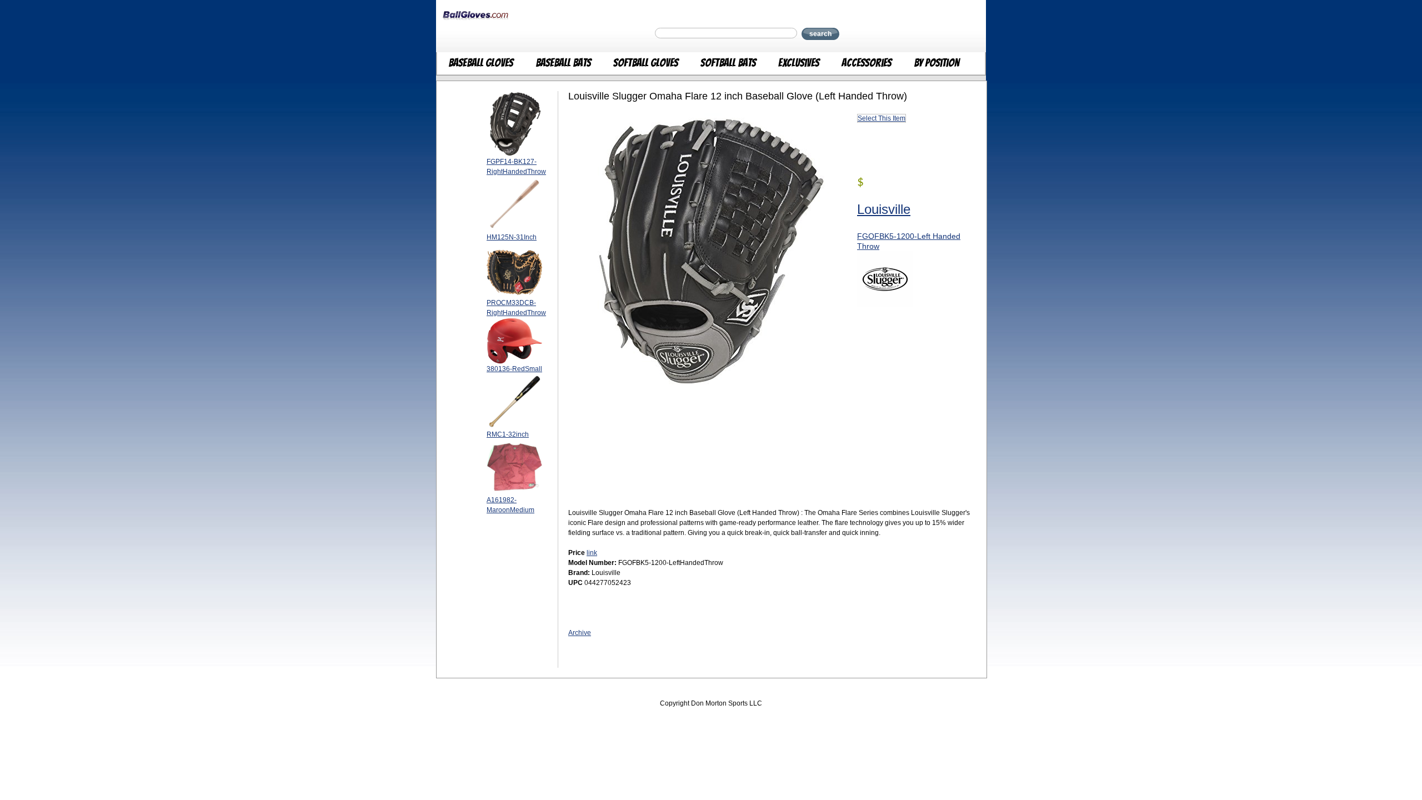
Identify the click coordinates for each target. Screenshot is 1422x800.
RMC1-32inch (508, 434)
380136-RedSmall (514, 369)
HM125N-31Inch (512, 237)
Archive (579, 633)
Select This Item (881, 118)
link (592, 553)
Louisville (883, 209)
